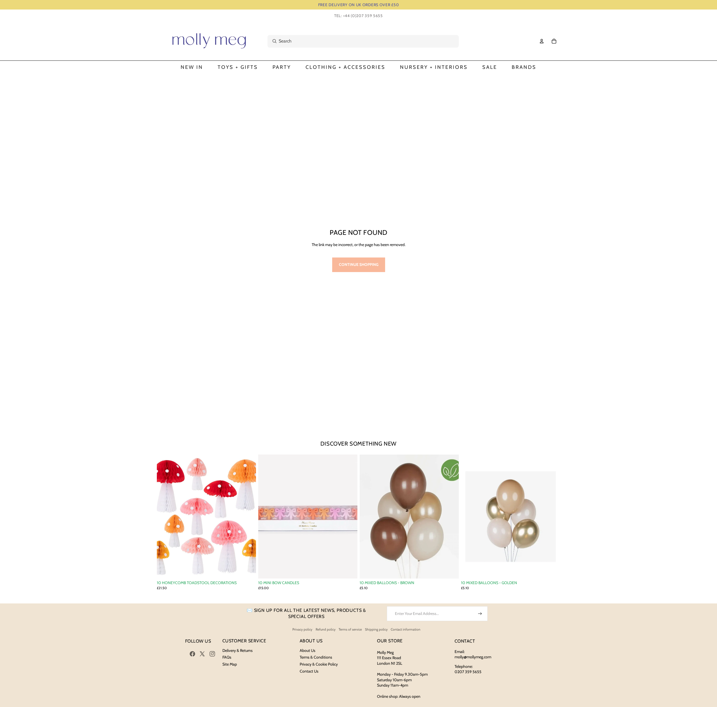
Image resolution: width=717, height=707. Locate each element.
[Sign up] (480, 614)
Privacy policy (302, 629)
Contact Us (309, 671)
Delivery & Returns (237, 650)
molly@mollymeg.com (473, 656)
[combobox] (356, 41)
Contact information (405, 629)
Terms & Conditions (316, 657)
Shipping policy (376, 629)
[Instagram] (212, 653)
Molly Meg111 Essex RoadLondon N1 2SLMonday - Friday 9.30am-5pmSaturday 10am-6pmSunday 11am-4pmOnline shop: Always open (402, 674)
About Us (307, 650)
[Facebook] (192, 653)
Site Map (229, 664)
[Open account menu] (542, 41)
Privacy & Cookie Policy (319, 664)
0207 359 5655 (468, 671)
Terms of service (350, 629)
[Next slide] (247, 517)
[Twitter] (202, 653)
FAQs (226, 657)
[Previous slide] (165, 517)
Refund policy (326, 629)
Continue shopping (358, 264)
